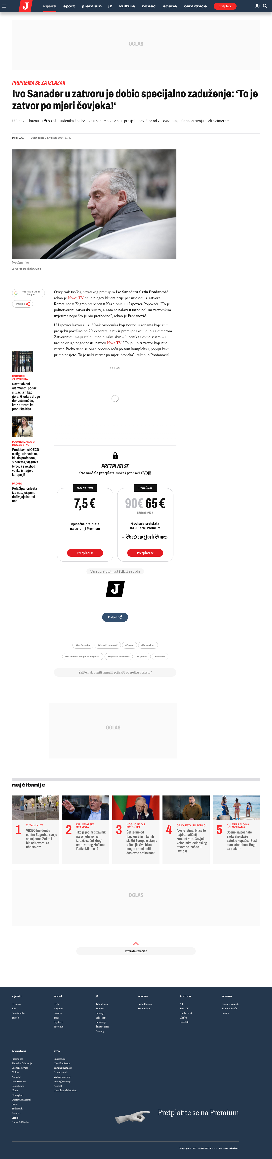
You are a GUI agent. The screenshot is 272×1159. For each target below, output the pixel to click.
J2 (110, 6)
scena (227, 996)
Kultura (127, 6)
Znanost (100, 1008)
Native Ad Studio (20, 1122)
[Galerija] (94, 204)
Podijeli (20, 303)
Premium (92, 6)
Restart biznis (145, 1004)
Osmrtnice (195, 6)
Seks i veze (101, 1017)
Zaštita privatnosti (63, 1067)
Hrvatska (16, 1004)
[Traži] (265, 6)
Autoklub (16, 1077)
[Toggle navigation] (3, 5)
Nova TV (114, 342)
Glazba (183, 1017)
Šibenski (16, 1113)
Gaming (100, 1031)
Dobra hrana (18, 1086)
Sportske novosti (20, 1067)
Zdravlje (100, 1013)
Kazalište (184, 1022)
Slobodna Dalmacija (22, 1063)
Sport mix (58, 1026)
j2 (97, 996)
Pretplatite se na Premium (198, 1112)
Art (181, 1004)
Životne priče (102, 1026)
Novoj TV (76, 297)
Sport (69, 6)
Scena (170, 6)
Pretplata (225, 6)
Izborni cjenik (61, 1072)
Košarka (58, 1013)
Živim (15, 1104)
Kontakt (58, 1086)
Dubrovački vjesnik (21, 1099)
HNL (56, 1004)
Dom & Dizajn (19, 1081)
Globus (15, 1072)
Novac (149, 6)
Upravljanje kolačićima (65, 1090)
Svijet (14, 1008)
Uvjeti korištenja (62, 1063)
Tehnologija (102, 1004)
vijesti (16, 996)
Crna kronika (18, 1013)
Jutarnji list (17, 1059)
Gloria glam (17, 1095)
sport (58, 996)
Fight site (58, 1022)
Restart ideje (144, 1008)
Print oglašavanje (62, 1081)
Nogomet (58, 1008)
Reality (225, 1013)
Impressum (59, 1059)
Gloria (15, 1090)
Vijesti (49, 6)
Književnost (186, 1013)
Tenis (56, 1017)
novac (143, 996)
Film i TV (184, 1008)
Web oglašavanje (62, 1077)
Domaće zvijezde (230, 1004)
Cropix (15, 1117)
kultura (185, 996)
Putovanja (101, 1022)
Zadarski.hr (17, 1108)
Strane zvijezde (229, 1008)
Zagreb (15, 1017)
